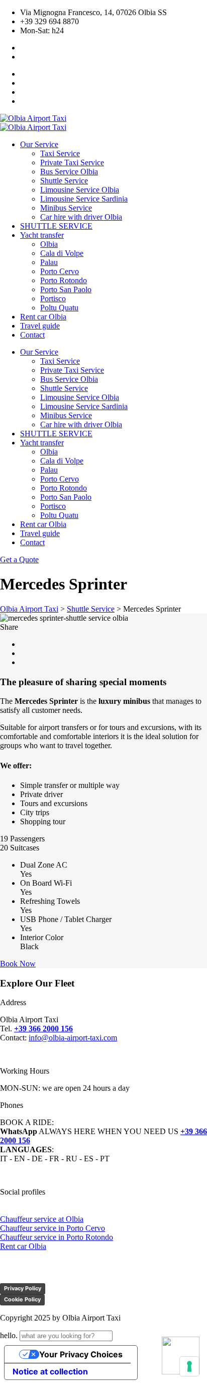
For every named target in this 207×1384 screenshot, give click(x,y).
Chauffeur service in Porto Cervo (52, 1228)
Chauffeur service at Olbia (41, 1219)
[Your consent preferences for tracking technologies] (189, 1366)
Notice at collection (50, 1371)
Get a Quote (19, 559)
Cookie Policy (22, 1299)
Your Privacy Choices (81, 1354)
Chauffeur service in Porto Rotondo (56, 1237)
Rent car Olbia (23, 1246)
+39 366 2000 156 (43, 1028)
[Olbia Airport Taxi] (33, 118)
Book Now (18, 963)
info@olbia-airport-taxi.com (73, 1037)
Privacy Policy (22, 1288)
